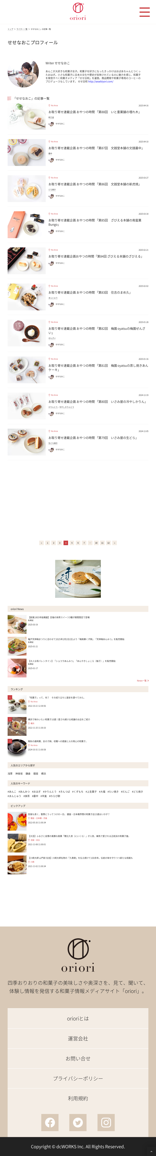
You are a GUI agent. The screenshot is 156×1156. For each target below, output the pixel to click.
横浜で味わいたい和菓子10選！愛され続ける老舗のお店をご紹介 (59, 719)
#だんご (125, 791)
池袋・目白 (35, 840)
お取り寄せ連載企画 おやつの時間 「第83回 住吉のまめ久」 (90, 292)
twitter (78, 1122)
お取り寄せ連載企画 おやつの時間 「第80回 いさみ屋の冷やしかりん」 (97, 401)
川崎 (32, 862)
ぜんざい (52, 338)
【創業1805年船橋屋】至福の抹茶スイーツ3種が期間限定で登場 (59, 617)
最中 (50, 153)
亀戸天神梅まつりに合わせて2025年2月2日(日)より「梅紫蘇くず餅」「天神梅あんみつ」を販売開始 (76, 639)
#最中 (35, 796)
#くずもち (77, 791)
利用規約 (78, 1098)
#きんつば (64, 791)
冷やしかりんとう (66, 407)
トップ (10, 29)
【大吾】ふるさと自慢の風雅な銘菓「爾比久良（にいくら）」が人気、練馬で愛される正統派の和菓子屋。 (79, 835)
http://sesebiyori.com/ (100, 81)
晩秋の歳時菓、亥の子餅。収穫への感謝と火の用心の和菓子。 (58, 741)
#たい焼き (113, 791)
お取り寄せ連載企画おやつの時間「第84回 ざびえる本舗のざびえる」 (96, 256)
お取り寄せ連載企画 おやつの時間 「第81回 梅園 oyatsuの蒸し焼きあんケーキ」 (98, 367)
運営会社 (78, 1038)
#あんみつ (24, 791)
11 (102, 543)
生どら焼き (53, 443)
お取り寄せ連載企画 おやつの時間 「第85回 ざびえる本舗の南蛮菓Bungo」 (94, 222)
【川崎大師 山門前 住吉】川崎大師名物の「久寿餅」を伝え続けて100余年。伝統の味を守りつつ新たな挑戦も (80, 857)
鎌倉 (28, 773)
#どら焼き (137, 791)
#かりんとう (50, 791)
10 (96, 543)
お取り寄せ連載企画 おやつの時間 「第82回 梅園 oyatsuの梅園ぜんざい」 (96, 330)
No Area (54, 105)
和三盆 (51, 117)
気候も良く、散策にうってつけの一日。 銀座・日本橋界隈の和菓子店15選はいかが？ (69, 814)
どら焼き (52, 189)
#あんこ (12, 791)
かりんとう (53, 407)
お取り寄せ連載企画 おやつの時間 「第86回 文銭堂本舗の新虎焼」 (94, 184)
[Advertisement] (78, 500)
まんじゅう (53, 298)
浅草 (10, 773)
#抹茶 (26, 796)
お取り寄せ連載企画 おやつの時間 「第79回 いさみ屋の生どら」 (93, 437)
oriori (78, 11)
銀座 (35, 773)
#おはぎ (36, 791)
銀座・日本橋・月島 (39, 818)
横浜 (32, 723)
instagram (106, 1122)
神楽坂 (19, 773)
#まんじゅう (14, 796)
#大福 (102, 791)
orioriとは (78, 1018)
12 (108, 543)
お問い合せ (78, 1058)
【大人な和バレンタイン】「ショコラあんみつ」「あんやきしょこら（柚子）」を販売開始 (71, 660)
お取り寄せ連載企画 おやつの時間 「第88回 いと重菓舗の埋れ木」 (94, 112)
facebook (49, 1122)
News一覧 (142, 680)
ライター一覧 (21, 29)
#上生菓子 (91, 791)
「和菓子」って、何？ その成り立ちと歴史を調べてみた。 (57, 697)
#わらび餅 (54, 796)
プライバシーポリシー (78, 1078)
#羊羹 (44, 796)
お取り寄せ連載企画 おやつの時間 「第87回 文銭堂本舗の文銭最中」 (96, 148)
